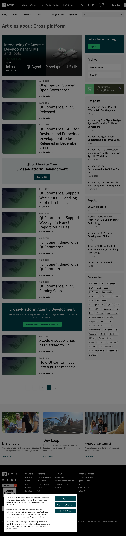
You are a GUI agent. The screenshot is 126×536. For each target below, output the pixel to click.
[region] (40, 513)
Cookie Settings (65, 511)
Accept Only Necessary (65, 505)
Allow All (65, 499)
